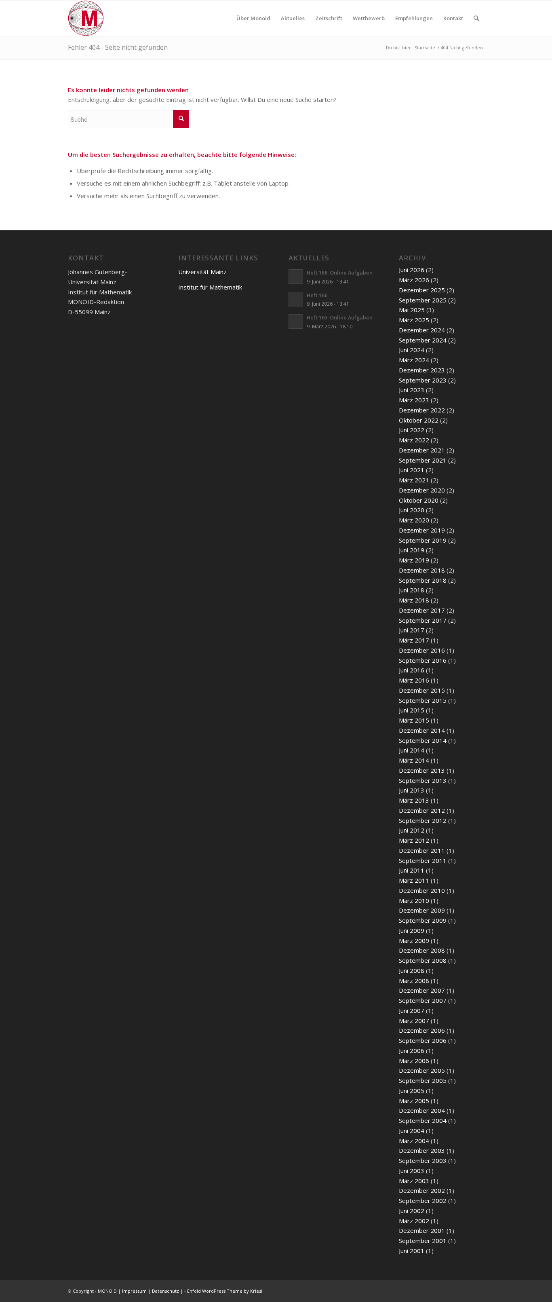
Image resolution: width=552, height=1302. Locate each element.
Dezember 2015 (422, 690)
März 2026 (414, 280)
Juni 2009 (411, 930)
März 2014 (414, 760)
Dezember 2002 (422, 1190)
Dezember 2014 (422, 730)
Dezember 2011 (422, 850)
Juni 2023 (411, 390)
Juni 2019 (411, 550)
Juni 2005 (411, 1090)
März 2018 (414, 600)
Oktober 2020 (418, 500)
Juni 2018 (411, 590)
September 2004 (423, 1120)
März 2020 (414, 520)
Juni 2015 (411, 710)
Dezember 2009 (422, 910)
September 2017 (423, 620)
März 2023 (414, 400)
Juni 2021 (411, 470)
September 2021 (423, 460)
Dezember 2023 (422, 370)
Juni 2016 (411, 670)
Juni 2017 (411, 630)
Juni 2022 (411, 430)
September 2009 (423, 920)
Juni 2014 (411, 750)
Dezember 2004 (422, 1110)
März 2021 (414, 480)
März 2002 (414, 1221)
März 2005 (414, 1101)
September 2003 (423, 1160)
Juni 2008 (411, 970)
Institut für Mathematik (210, 287)
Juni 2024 (411, 350)
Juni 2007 (411, 1010)
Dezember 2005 (422, 1070)
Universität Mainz (202, 272)
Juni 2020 (411, 510)
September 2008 (423, 960)
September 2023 (423, 380)
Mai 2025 (412, 310)
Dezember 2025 (422, 290)
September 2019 (423, 540)
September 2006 (423, 1040)
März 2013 (414, 800)
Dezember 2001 (422, 1230)
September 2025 (423, 300)
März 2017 (414, 640)
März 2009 (414, 940)
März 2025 (414, 320)
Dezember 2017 (422, 610)
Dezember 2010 (422, 890)
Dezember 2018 (422, 570)
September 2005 (423, 1080)
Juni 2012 (411, 830)
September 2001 (423, 1240)
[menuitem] (253, 18)
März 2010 (414, 900)
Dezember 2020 (422, 490)
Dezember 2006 (422, 1030)
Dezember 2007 (422, 990)
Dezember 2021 (422, 450)
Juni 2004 (411, 1131)
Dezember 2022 (422, 410)
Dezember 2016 (422, 650)
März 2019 (414, 560)
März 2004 (414, 1141)
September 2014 (423, 740)
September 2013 (423, 780)
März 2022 (414, 440)
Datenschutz (165, 1291)
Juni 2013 (411, 790)
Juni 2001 (411, 1251)
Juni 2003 (411, 1171)
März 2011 (414, 880)
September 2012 (423, 820)
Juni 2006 (411, 1050)
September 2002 (423, 1200)
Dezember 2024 (422, 330)
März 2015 (414, 720)
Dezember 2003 (422, 1150)
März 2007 (414, 1021)
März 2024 (414, 360)
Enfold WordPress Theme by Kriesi (224, 1291)
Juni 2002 (411, 1211)
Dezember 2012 (422, 810)
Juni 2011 (411, 870)
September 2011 (423, 860)
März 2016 (414, 680)
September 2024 (423, 340)
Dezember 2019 (422, 530)
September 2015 (423, 700)
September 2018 (423, 580)
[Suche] (476, 18)
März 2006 (414, 1061)
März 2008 (414, 980)
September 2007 (423, 1000)
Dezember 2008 (422, 950)
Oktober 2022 (418, 420)
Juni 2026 (411, 270)
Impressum (134, 1291)
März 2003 (414, 1181)
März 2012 (414, 840)
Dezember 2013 (422, 770)
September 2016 (423, 660)
